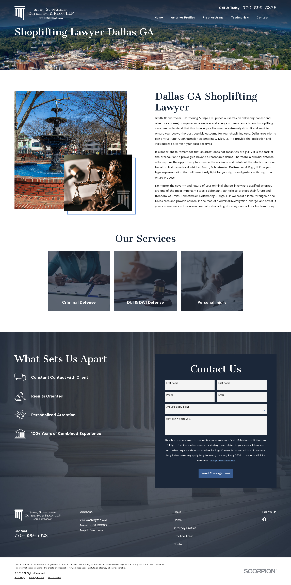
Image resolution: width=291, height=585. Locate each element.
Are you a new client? (178, 406)
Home (178, 520)
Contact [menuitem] (262, 17)
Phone (169, 394)
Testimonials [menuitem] (240, 17)
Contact (179, 544)
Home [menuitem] (159, 17)
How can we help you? (178, 418)
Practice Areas (183, 536)
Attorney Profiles (185, 528)
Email (221, 394)
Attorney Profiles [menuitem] (183, 17)
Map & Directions (91, 530)
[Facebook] (264, 519)
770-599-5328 (260, 8)
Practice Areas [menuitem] (213, 17)
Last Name (224, 383)
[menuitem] (19, 577)
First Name (172, 383)
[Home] (44, 13)
